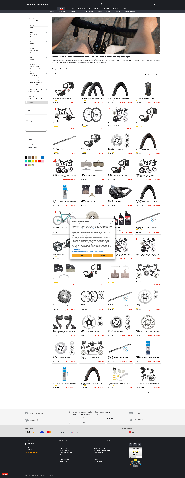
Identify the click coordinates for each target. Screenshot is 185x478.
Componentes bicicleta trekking (36, 89)
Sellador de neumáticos (114, 226)
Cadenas (32, 73)
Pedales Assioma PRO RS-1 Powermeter (117, 175)
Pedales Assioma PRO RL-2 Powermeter (145, 123)
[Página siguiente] (159, 74)
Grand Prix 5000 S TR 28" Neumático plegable (119, 97)
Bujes (31, 57)
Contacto (96, 444)
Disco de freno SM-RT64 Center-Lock (145, 305)
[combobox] (90, 4)
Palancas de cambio (35, 64)
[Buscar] (101, 4)
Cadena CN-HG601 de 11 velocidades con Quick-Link (64, 383)
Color (26, 152)
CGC (60, 444)
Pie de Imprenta (63, 448)
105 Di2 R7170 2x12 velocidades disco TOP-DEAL (64, 123)
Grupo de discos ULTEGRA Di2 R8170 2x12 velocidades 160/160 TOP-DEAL (120, 124)
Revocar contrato (33, 452)
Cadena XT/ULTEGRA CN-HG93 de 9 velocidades (147, 357)
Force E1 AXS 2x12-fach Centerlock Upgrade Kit (147, 382)
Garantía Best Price (98, 452)
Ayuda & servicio (98, 461)
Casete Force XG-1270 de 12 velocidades (62, 305)
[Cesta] (158, 4)
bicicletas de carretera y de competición (80, 59)
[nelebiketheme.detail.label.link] (64, 89)
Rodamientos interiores (36, 82)
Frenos (32, 25)
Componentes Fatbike (33, 94)
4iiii (29, 110)
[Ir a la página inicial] (38, 4)
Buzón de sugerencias (99, 448)
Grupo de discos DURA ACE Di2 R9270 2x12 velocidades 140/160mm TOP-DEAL (64, 175)
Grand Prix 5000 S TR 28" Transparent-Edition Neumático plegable (147, 150)
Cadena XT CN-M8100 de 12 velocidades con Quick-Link (63, 150)
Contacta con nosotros (31, 448)
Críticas (96, 459)
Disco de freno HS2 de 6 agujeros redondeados (147, 331)
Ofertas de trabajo (63, 461)
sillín (156, 59)
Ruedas (32, 27)
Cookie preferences (64, 450)
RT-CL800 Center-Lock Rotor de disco (117, 149)
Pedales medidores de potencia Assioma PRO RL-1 (91, 280)
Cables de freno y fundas (36, 80)
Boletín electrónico (98, 457)
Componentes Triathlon (34, 91)
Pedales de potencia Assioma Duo (89, 149)
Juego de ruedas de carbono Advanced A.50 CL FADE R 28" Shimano (92, 124)
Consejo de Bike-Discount (33, 147)
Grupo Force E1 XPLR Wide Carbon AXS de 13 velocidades (147, 280)
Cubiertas (32, 32)
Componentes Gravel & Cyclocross (36, 87)
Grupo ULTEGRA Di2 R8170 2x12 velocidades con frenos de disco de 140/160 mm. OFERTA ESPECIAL (148, 254)
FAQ (95, 446)
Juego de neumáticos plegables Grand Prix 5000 (92, 97)
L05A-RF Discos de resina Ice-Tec (88, 201)
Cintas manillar (34, 50)
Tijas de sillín (33, 75)
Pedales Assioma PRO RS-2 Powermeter (62, 97)
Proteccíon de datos (64, 446)
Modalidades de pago (64, 459)
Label (26, 134)
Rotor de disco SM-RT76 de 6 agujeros (90, 331)
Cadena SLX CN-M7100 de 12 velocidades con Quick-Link (147, 227)
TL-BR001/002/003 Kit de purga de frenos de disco (119, 383)
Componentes (30, 18)
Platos (31, 62)
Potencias (32, 52)
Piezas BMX (31, 96)
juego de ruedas (64, 62)
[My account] (155, 4)
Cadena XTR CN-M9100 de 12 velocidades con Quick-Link (119, 357)
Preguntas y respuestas (31, 444)
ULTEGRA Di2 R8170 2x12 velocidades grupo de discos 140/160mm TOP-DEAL (119, 254)
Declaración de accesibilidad (66, 452)
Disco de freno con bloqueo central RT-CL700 (63, 357)
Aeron (29, 118)
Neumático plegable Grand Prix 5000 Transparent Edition (92, 383)
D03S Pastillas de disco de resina (88, 175)
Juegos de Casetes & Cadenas (37, 71)
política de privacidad (88, 423)
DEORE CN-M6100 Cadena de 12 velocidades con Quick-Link (120, 306)
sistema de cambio (83, 60)
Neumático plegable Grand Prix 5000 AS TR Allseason (146, 201)
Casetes (32, 59)
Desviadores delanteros (36, 68)
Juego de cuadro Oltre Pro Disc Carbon (62, 226)
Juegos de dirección (35, 78)
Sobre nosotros (63, 455)
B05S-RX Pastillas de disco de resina (117, 279)
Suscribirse (110, 418)
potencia (131, 60)
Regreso (96, 455)
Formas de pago (29, 428)
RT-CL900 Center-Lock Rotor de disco (117, 331)
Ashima (30, 121)
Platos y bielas (33, 34)
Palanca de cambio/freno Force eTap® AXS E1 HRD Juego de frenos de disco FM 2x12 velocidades (64, 331)
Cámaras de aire (34, 46)
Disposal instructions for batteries (102, 450)
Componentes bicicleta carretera (36, 23)
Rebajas (30, 142)
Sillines (32, 30)
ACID (29, 113)
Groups (32, 48)
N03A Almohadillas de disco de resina (62, 279)
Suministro (62, 457)
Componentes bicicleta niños (35, 98)
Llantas (32, 55)
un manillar (137, 60)
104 (157, 74)
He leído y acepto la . (82, 423)
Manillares (32, 36)
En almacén (30, 102)
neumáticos (123, 59)
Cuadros (32, 43)
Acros (29, 115)
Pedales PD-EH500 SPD (58, 253)
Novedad (30, 139)
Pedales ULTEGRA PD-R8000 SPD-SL (116, 201)
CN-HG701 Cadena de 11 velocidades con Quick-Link (64, 201)
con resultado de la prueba (34, 144)
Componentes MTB (33, 20)
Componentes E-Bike (33, 84)
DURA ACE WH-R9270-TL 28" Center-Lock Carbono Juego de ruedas (91, 306)
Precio (26, 125)
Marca (26, 105)
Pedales (32, 41)
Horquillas (32, 39)
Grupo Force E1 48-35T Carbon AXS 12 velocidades (90, 357)
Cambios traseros (34, 66)
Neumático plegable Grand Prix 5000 (145, 97)
